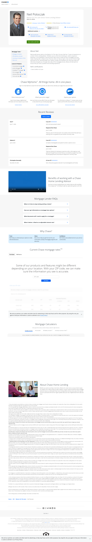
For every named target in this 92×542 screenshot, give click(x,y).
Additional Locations (33, 31)
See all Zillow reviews (65, 23)
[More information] (23, 66)
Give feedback (67, 530)
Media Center (36, 530)
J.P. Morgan (24, 530)
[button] (89, 538)
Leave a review (46, 116)
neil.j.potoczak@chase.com (72, 27)
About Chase (19, 530)
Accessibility (59, 530)
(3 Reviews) (34, 23)
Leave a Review (41, 23)
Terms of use (54, 530)
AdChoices (63, 530)
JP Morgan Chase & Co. (30, 530)
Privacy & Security (48, 530)
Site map (43, 530)
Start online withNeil (33, 42)
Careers (40, 530)
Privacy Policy (18, 539)
